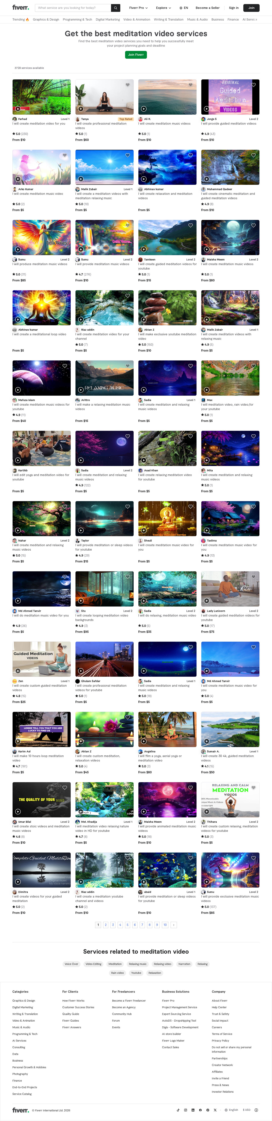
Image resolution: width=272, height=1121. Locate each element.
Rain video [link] (117, 973)
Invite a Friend (220, 1078)
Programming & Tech (77, 19)
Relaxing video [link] (162, 964)
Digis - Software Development (180, 1027)
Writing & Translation (169, 19)
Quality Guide (70, 1014)
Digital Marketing (108, 19)
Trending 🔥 (20, 19)
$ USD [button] (247, 1110)
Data (15, 1054)
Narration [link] (184, 964)
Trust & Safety (220, 1014)
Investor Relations (223, 1092)
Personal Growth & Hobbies (29, 1067)
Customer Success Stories (78, 1007)
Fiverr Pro (168, 1001)
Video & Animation (136, 19)
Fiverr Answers (71, 1027)
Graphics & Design (46, 19)
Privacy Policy (220, 1041)
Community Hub (122, 1014)
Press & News (220, 1085)
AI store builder (171, 1034)
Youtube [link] (136, 973)
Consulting (18, 1047)
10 (165, 924)
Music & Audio (197, 19)
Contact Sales (170, 1047)
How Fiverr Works (73, 1001)
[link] (178, 1110)
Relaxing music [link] (138, 964)
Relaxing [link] (202, 964)
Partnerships (219, 1058)
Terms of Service (222, 1034)
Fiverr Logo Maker (173, 1041)
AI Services (19, 1041)
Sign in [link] (234, 7)
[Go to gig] (41, 97)
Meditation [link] (115, 964)
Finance (233, 19)
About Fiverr (219, 1001)
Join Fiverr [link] (136, 54)
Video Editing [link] (93, 964)
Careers (217, 1027)
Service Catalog (21, 1094)
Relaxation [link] (155, 973)
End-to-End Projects (24, 1087)
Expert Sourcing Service (176, 1014)
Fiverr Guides (70, 1021)
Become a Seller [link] (208, 7)
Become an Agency (124, 1007)
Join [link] (252, 7)
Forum (116, 1021)
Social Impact (220, 1021)
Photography (20, 1074)
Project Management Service (179, 1007)
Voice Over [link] (71, 964)
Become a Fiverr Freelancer (129, 1001)
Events (116, 1027)
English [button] (233, 1110)
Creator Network (222, 1065)
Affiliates (217, 1072)
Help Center (219, 1007)
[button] (139, 8)
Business (217, 19)
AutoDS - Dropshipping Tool (179, 1021)
